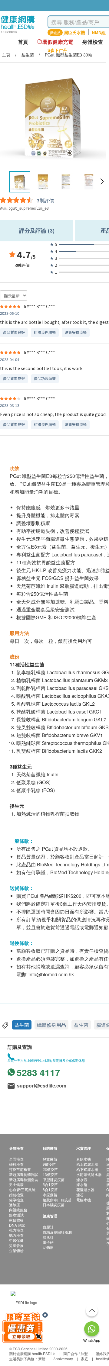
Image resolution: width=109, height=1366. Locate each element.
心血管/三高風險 (22, 1189)
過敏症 (14, 1204)
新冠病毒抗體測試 (23, 1174)
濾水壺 (81, 1179)
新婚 (41, 1358)
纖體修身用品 (51, 1024)
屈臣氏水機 (74, 32)
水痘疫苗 (50, 1194)
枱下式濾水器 (87, 1169)
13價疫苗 (50, 1174)
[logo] (17, 33)
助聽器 (48, 1247)
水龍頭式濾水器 (89, 1174)
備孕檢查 (16, 1199)
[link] (24, 1301)
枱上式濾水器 (87, 1164)
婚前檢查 (16, 1194)
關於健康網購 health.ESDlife (32, 1353)
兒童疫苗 (50, 1158)
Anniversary (63, 1358)
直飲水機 (83, 1158)
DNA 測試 (17, 1225)
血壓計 (48, 1226)
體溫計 (48, 1237)
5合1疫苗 (50, 1184)
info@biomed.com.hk (51, 974)
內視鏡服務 (18, 1209)
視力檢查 (16, 1229)
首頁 (23, 41)
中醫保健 (16, 1240)
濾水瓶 (81, 1184)
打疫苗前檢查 (20, 1169)
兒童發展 (16, 1245)
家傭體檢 (16, 1220)
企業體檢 (16, 1250)
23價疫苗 (50, 1169)
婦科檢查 (16, 1164)
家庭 (84, 1358)
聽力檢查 (16, 1235)
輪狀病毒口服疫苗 (57, 1199)
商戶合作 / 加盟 (75, 1353)
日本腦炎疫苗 (53, 1204)
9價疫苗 (49, 1164)
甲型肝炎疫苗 (53, 1179)
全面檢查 (16, 1158)
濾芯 (80, 1194)
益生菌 (22, 1024)
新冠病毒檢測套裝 (23, 1179)
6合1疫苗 (50, 1189)
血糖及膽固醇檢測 (57, 1232)
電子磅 (48, 1242)
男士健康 (16, 1184)
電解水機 (83, 1199)
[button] (102, 181)
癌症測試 (16, 1214)
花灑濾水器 (85, 1189)
